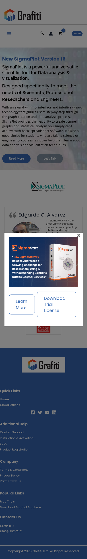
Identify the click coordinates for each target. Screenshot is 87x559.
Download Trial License (54, 304)
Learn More (21, 304)
